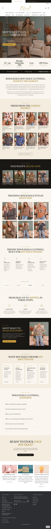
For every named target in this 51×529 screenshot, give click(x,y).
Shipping (34, 504)
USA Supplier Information (7, 507)
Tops (44, 12)
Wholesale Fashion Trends (7, 502)
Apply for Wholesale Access (25, 454)
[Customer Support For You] (41, 469)
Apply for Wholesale (22, 44)
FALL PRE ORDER (20, 12)
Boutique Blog (4, 500)
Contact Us (41, 486)
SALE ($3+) (27, 15)
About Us (4, 497)
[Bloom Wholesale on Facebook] (16, 504)
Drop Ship (42, 15)
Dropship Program (32, 1)
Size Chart (35, 502)
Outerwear (19, 15)
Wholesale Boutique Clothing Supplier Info (6, 505)
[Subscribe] (28, 501)
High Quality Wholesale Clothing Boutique (6, 514)
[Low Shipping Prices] (9, 469)
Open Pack (35, 15)
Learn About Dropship (9, 341)
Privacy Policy (35, 500)
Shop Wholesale (18, 1)
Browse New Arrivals (9, 44)
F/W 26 (28, 12)
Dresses (8, 15)
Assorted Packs (36, 12)
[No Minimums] (25, 469)
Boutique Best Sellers (6, 509)
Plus (13, 15)
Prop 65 (3, 511)
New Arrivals (10, 12)
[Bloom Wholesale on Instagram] (14, 504)
